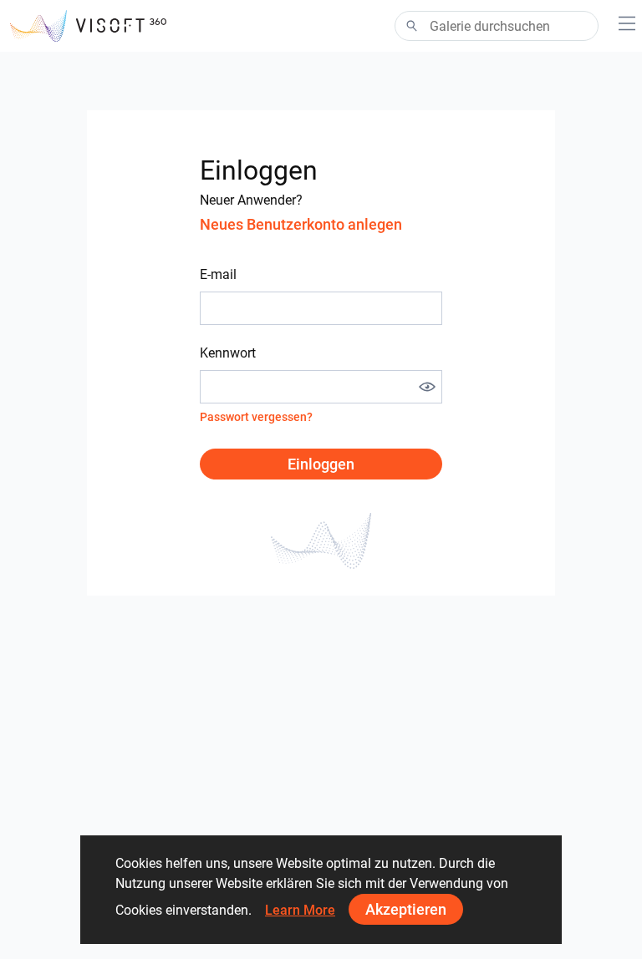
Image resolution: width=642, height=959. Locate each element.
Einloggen (321, 464)
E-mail (218, 274)
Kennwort (228, 353)
